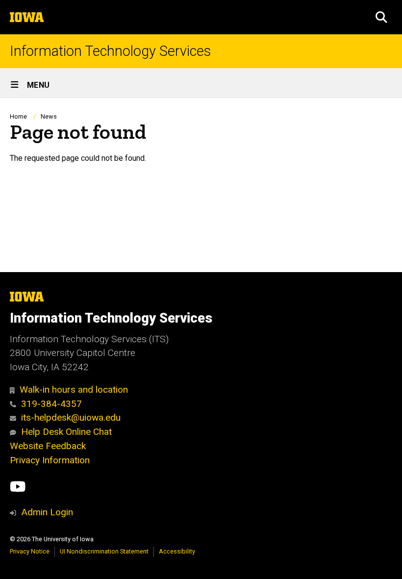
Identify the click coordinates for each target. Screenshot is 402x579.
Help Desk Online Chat (66, 431)
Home (18, 116)
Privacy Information (50, 460)
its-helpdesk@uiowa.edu (71, 417)
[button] (381, 17)
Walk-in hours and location (74, 389)
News (49, 116)
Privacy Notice (30, 551)
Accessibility (177, 551)
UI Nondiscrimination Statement (104, 551)
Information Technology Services (110, 51)
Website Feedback (48, 446)
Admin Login (47, 512)
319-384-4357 (51, 403)
